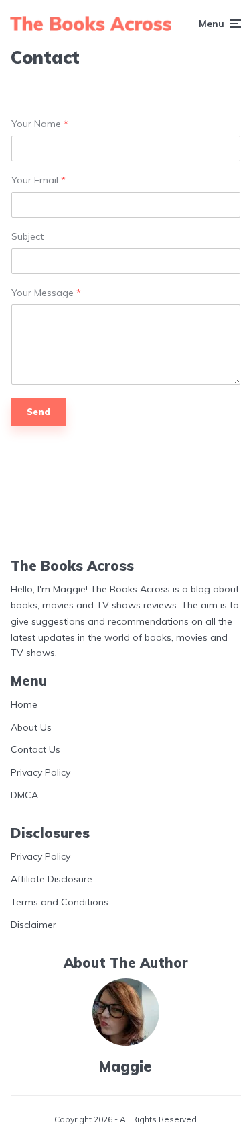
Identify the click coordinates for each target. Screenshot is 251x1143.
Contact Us (35, 749)
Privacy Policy (40, 772)
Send (38, 411)
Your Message (46, 293)
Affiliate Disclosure (51, 879)
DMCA (24, 795)
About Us (31, 727)
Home (24, 704)
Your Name (39, 124)
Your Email (38, 180)
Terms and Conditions (59, 902)
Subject (27, 236)
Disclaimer (33, 925)
